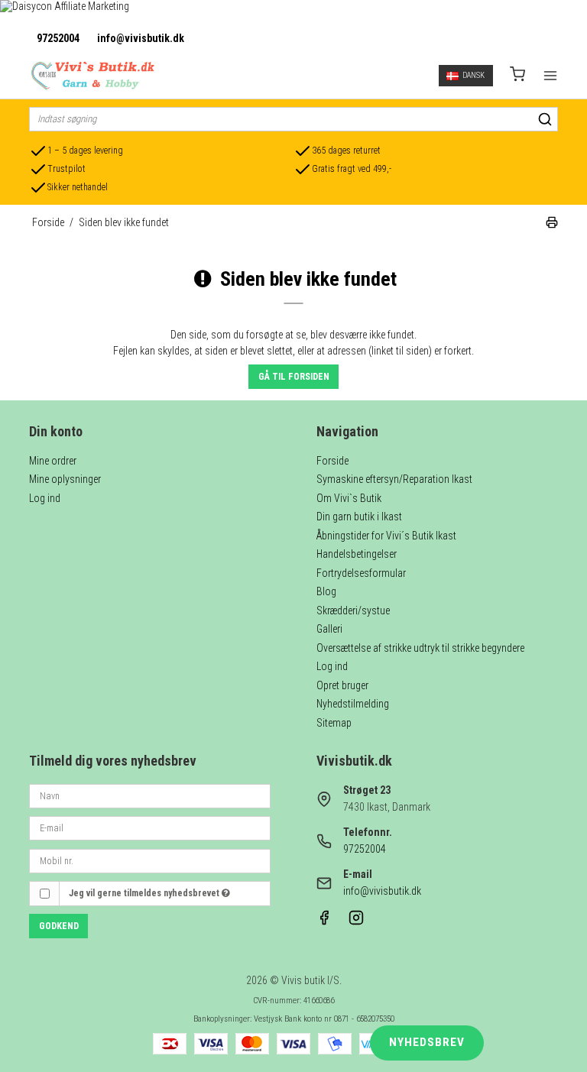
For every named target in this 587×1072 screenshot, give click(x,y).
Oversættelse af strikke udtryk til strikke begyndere (420, 648)
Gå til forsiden (293, 376)
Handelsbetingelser (356, 554)
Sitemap (334, 723)
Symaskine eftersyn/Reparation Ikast (394, 479)
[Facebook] (324, 921)
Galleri (329, 629)
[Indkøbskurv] (517, 76)
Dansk (473, 75)
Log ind (44, 498)
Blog (326, 591)
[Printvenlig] (552, 225)
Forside (332, 461)
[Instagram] (356, 921)
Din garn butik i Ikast (359, 516)
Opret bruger (342, 685)
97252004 (58, 38)
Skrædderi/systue (353, 610)
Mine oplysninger (65, 479)
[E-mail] (150, 827)
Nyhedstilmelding (352, 704)
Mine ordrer (52, 461)
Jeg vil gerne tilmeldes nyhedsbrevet (145, 893)
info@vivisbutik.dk (140, 38)
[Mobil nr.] (150, 859)
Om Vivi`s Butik (348, 498)
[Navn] (150, 795)
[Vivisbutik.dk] (91, 75)
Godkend (59, 926)
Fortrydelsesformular (361, 573)
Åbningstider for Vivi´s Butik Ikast (386, 536)
